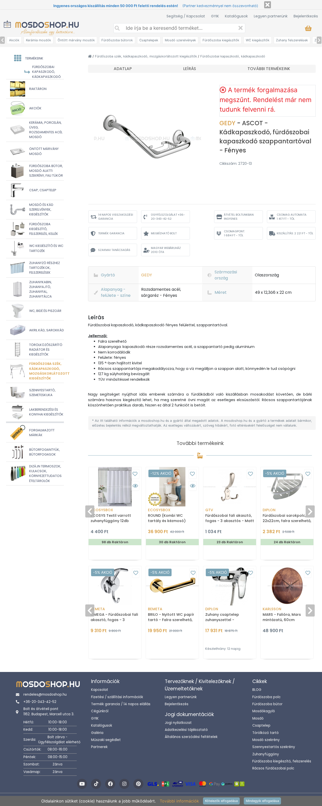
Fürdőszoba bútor (267, 704)
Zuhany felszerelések (292, 40)
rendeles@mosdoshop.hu (45, 694)
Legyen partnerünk (271, 16)
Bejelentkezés (306, 16)
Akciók (14, 40)
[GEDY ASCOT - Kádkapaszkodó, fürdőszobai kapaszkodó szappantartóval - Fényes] (147, 138)
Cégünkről (99, 711)
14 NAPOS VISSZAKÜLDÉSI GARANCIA (115, 217)
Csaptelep (261, 725)
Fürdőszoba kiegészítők (221, 40)
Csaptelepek (148, 40)
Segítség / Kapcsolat (186, 16)
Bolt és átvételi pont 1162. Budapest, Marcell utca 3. (48, 711)
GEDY (228, 123)
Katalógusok (236, 16)
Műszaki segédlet (106, 739)
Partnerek (99, 747)
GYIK (215, 16)
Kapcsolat (99, 689)
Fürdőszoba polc (266, 697)
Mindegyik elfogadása (262, 801)
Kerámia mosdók (38, 40)
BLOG (256, 689)
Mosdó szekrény (266, 739)
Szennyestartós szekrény (273, 747)
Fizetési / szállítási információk (117, 697)
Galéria (97, 732)
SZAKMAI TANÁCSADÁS (114, 250)
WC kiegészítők (257, 40)
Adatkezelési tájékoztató (186, 729)
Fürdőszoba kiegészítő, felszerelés (281, 761)
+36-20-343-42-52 (39, 701)
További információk (179, 800)
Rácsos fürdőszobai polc (273, 768)
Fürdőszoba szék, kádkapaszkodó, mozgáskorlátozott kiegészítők (146, 56)
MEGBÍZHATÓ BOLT (164, 233)
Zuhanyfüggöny (265, 754)
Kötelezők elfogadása (221, 801)
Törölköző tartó (265, 732)
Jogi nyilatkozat (178, 722)
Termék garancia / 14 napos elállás (120, 704)
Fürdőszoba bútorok (117, 40)
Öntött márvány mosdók (76, 40)
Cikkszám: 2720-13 (235, 163)
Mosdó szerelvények (180, 40)
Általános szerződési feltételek (191, 736)
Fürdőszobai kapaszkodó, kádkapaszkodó (232, 56)
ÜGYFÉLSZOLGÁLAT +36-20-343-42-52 (168, 217)
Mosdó (258, 718)
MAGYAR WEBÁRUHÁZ (166, 250)
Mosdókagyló (263, 711)
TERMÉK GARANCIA (111, 233)
